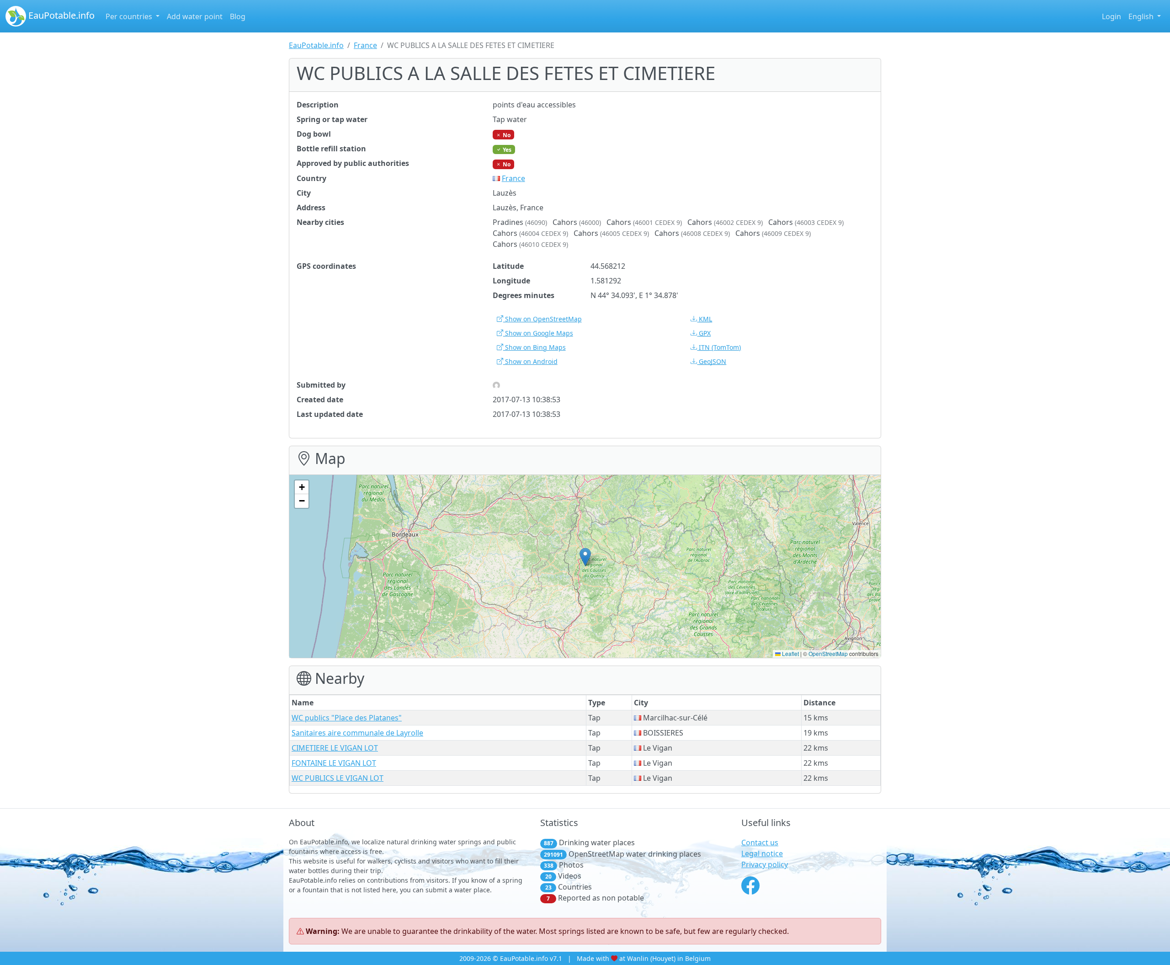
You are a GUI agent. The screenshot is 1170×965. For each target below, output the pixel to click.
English (1141, 16)
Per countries (130, 16)
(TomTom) (720, 347)
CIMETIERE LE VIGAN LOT (335, 748)
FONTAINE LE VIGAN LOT (334, 763)
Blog (237, 16)
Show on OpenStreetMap (542, 319)
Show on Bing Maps (534, 347)
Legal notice (762, 853)
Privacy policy (764, 864)
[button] (585, 557)
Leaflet (790, 653)
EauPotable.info (60, 15)
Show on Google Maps (538, 333)
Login (1111, 16)
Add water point (195, 16)
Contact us (759, 842)
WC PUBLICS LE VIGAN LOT (337, 778)
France (365, 45)
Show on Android (530, 361)
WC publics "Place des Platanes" (347, 718)
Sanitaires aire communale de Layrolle (357, 733)
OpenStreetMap (828, 653)
